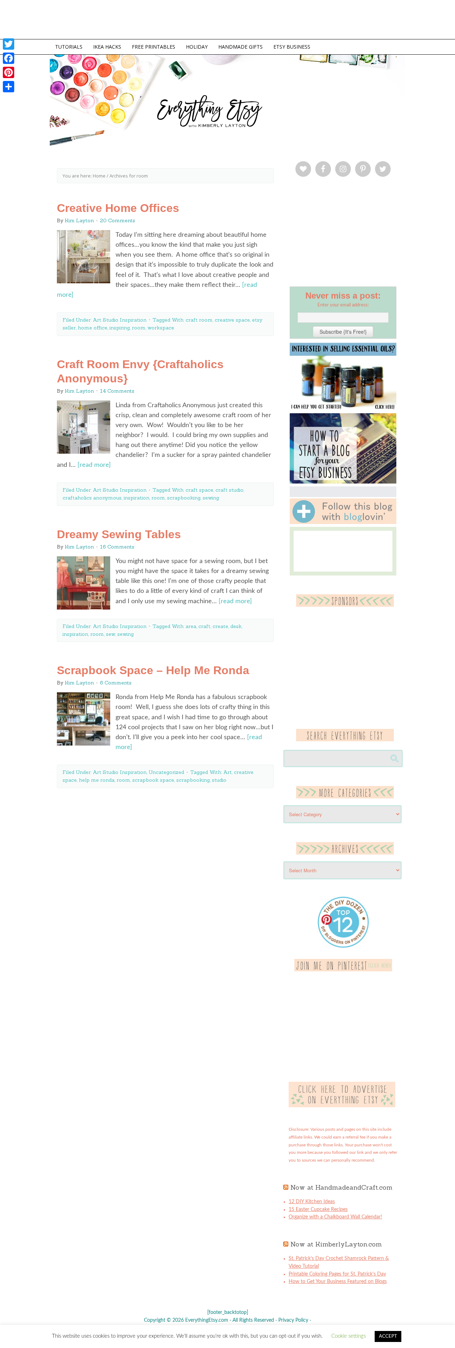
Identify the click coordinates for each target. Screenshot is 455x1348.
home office (92, 327)
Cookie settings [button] (348, 1336)
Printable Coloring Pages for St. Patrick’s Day (337, 1274)
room (138, 327)
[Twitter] (8, 44)
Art (227, 772)
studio (219, 780)
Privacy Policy (293, 1320)
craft (204, 626)
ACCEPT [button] (388, 1336)
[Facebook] (8, 58)
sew (110, 634)
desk (236, 626)
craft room (199, 320)
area (191, 626)
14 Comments (117, 391)
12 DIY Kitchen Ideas (312, 1201)
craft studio (229, 490)
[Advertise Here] (342, 1105)
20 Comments (117, 220)
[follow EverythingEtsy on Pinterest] (343, 969)
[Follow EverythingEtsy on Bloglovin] (343, 522)
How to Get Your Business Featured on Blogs (338, 1281)
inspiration (136, 498)
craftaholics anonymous (92, 498)
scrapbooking (183, 498)
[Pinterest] (8, 72)
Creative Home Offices (118, 208)
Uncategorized (166, 772)
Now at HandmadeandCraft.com (341, 1187)
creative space (232, 320)
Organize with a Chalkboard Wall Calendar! (335, 1217)
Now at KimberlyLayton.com (336, 1244)
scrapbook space (153, 780)
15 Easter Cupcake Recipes (318, 1209)
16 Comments (117, 547)
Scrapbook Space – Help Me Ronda (153, 670)
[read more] (94, 465)
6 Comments (116, 683)
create (220, 626)
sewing (211, 498)
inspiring (119, 327)
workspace (161, 327)
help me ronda (96, 780)
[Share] (8, 87)
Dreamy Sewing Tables (119, 534)
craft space (199, 490)
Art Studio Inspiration (119, 320)
